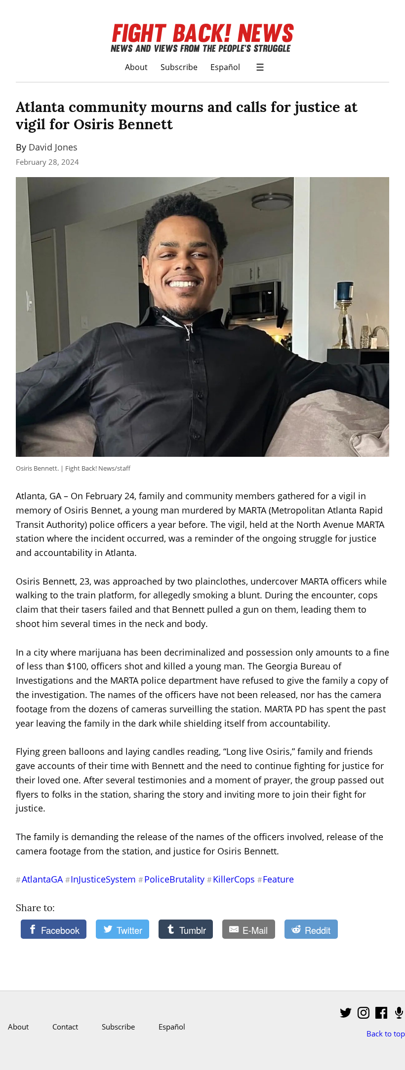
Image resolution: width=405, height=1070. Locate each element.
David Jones (53, 147)
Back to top (385, 1033)
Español (225, 67)
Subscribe (179, 67)
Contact (65, 1027)
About (136, 67)
